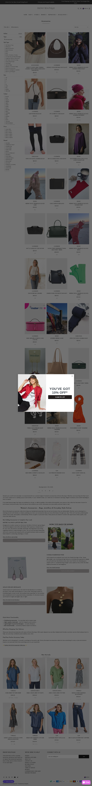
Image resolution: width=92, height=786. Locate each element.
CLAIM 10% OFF (60, 397)
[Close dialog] (72, 376)
